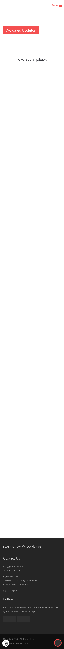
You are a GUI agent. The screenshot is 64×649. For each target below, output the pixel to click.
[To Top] (57, 643)
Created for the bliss (15, 192)
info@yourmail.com (13, 566)
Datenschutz (22, 643)
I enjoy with (10, 268)
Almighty (9, 115)
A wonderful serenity (15, 345)
